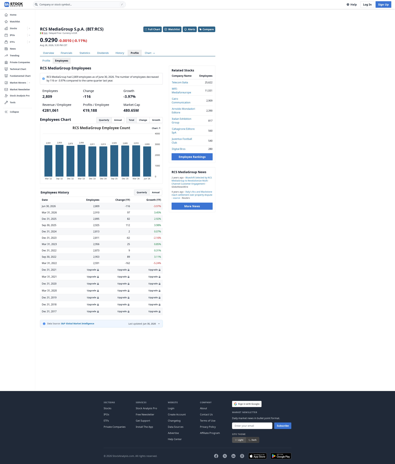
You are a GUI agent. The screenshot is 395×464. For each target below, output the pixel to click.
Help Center (175, 439)
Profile (135, 53)
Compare (208, 29)
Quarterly (104, 120)
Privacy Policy (208, 427)
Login (171, 408)
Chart (148, 53)
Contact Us (206, 414)
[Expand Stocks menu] (29, 28)
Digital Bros (178, 149)
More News (192, 206)
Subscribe (283, 425)
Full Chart (154, 29)
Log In (367, 4)
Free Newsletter (145, 414)
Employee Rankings (192, 157)
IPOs (106, 414)
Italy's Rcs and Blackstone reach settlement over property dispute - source (192, 194)
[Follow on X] (224, 456)
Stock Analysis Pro (146, 408)
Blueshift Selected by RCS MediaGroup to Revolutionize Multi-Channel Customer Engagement (192, 180)
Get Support (143, 420)
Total (131, 120)
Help (353, 4)
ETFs (106, 420)
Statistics (85, 53)
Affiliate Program (210, 433)
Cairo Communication (181, 100)
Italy (46, 33)
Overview (48, 53)
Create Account (177, 414)
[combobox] (79, 4)
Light (240, 439)
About (203, 408)
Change (143, 120)
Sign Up (383, 4)
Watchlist (174, 29)
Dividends (103, 53)
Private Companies (115, 427)
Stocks (107, 408)
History (120, 53)
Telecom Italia (180, 82)
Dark (254, 439)
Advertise (173, 433)
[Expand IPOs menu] (29, 35)
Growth (156, 120)
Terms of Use (207, 420)
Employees (61, 60)
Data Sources (175, 427)
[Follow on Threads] (242, 456)
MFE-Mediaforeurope (181, 90)
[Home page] (13, 4)
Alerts (191, 29)
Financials (66, 53)
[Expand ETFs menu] (29, 42)
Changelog (174, 420)
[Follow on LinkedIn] (233, 456)
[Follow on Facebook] (216, 456)
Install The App (144, 427)
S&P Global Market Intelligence (77, 323)
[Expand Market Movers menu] (29, 82)
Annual (118, 120)
